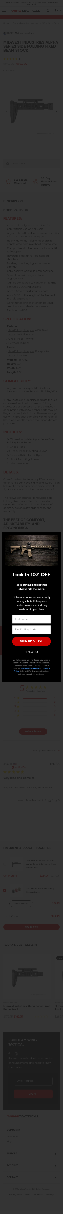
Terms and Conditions (30, 668)
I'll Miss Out (31, 652)
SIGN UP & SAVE (31, 641)
